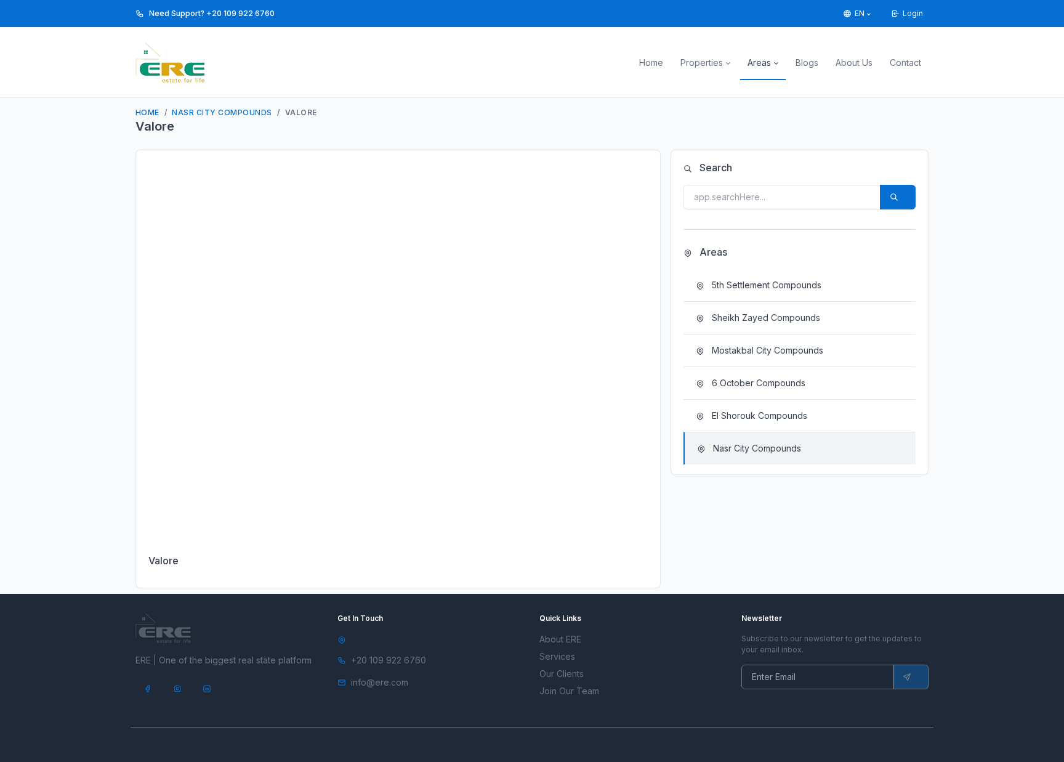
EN (859, 13)
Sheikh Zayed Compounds (764, 317)
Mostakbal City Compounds (766, 350)
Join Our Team (569, 691)
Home (651, 62)
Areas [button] (759, 62)
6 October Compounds (757, 383)
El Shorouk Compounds (758, 415)
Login (913, 13)
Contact (905, 62)
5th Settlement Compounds (765, 285)
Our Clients (561, 673)
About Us (854, 62)
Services (557, 656)
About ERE (560, 639)
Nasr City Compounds (222, 112)
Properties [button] (701, 62)
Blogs (807, 62)
